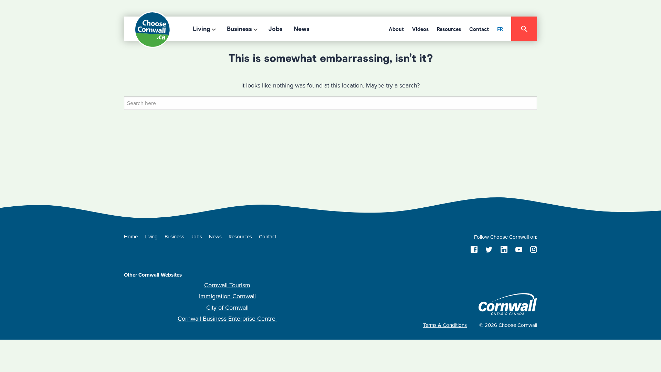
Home (131, 237)
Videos (420, 29)
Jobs (276, 29)
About (396, 29)
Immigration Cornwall (227, 296)
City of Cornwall (227, 307)
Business (239, 29)
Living (201, 29)
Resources (449, 29)
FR (500, 29)
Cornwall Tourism (227, 285)
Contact (479, 29)
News (301, 29)
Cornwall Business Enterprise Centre (227, 318)
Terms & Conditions (445, 325)
